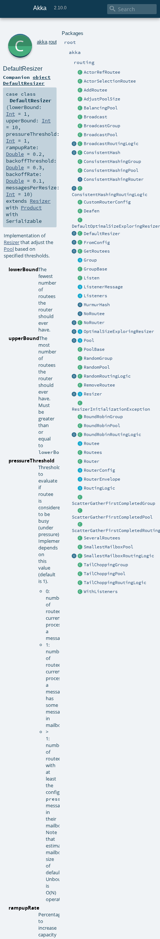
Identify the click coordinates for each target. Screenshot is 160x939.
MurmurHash (97, 304)
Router (91, 461)
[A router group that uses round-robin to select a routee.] (80, 417)
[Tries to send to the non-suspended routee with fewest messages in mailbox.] (80, 556)
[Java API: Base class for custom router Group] (80, 269)
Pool (89, 340)
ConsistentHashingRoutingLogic (109, 194)
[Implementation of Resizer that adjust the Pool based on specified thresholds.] (80, 234)
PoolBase (94, 349)
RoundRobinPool (102, 425)
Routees (93, 452)
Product (31, 207)
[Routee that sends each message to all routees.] (80, 538)
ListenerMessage (103, 286)
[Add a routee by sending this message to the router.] (80, 90)
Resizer (93, 394)
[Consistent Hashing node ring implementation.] (80, 153)
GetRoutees (97, 251)
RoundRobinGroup (103, 416)
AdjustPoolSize (102, 99)
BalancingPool (101, 107)
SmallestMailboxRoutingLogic (119, 555)
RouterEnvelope (102, 479)
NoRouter (94, 322)
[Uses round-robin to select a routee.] (80, 435)
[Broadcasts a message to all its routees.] (80, 144)
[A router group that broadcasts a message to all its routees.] (80, 126)
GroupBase (95, 269)
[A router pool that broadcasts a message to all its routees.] (80, 135)
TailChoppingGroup (106, 564)
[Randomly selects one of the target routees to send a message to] (80, 376)
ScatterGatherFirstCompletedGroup (113, 503)
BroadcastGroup (102, 125)
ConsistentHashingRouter (114, 179)
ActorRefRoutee (102, 72)
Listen (91, 278)
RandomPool (97, 367)
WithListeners (101, 591)
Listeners (95, 295)
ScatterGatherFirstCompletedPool (112, 517)
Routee (91, 443)
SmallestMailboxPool (108, 546)
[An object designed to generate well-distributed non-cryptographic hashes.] (80, 305)
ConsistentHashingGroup (112, 161)
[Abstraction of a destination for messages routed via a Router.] (80, 444)
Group (90, 260)
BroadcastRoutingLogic (111, 143)
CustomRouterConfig (107, 202)
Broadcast (95, 116)
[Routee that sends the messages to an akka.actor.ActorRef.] (80, 73)
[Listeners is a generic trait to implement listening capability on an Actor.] (80, 296)
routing (56, 42)
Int (10, 113)
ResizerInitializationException (111, 409)
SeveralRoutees (102, 538)
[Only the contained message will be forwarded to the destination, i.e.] (80, 480)
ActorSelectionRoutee (110, 81)
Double (15, 154)
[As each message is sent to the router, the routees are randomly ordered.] (80, 583)
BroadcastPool (101, 134)
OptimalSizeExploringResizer (119, 331)
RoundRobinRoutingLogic (112, 434)
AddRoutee (95, 90)
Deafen (91, 211)
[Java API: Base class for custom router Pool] (80, 350)
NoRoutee (94, 313)
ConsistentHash (102, 152)
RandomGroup (98, 358)
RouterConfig (99, 470)
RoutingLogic (99, 488)
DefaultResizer (102, 233)
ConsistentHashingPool (111, 170)
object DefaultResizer (27, 80)
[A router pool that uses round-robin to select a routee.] (80, 426)
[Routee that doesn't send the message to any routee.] (80, 314)
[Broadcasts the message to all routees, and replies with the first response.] (80, 525)
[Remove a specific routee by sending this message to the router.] (80, 385)
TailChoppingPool (104, 573)
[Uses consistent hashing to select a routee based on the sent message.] (80, 189)
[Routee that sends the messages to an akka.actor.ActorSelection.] (80, 81)
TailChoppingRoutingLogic (115, 582)
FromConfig (97, 242)
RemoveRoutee (99, 385)
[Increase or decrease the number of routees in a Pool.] (80, 99)
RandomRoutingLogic (107, 376)
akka (42, 42)
